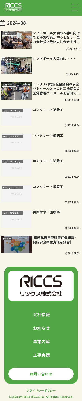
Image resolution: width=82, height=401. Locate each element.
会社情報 (41, 314)
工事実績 (41, 355)
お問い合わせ (41, 374)
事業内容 (41, 341)
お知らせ (41, 328)
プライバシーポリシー (41, 390)
